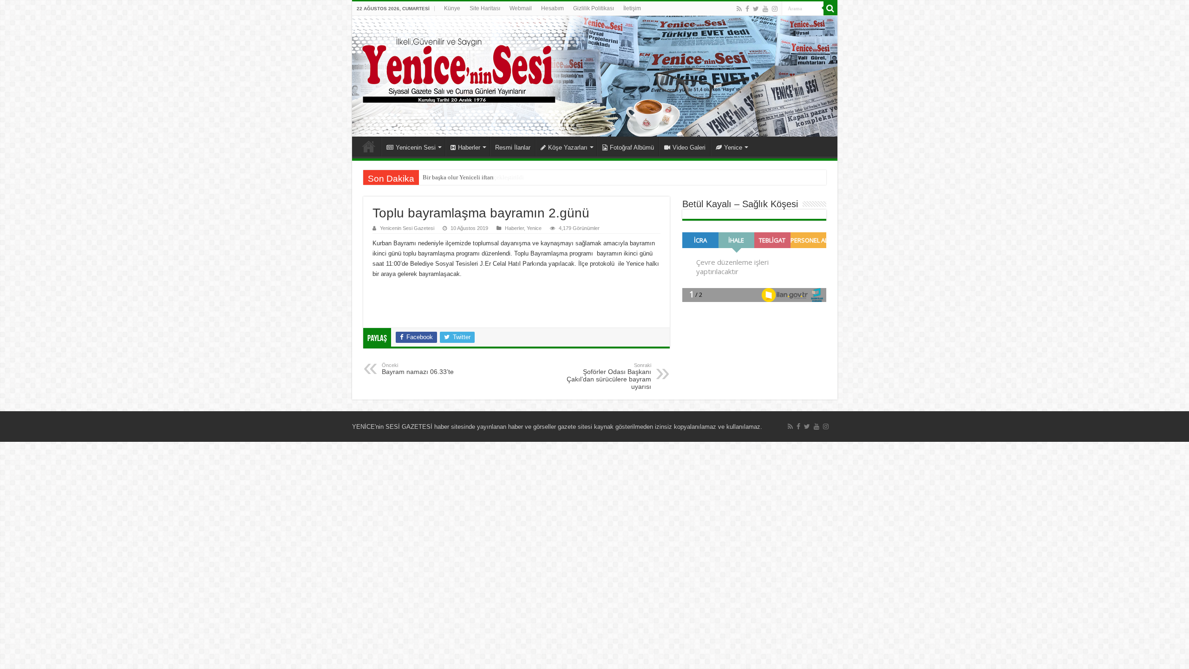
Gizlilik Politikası (593, 8)
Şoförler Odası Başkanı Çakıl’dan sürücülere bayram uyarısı (609, 376)
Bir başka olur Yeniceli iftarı (458, 177)
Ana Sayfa (369, 146)
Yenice (733, 147)
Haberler (469, 147)
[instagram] (774, 8)
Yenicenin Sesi (416, 147)
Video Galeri (689, 147)
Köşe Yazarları (568, 147)
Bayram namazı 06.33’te (418, 368)
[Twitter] (756, 8)
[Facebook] (747, 8)
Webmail (521, 8)
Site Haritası (485, 8)
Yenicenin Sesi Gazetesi (407, 228)
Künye (452, 8)
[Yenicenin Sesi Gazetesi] (594, 76)
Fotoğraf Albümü (632, 147)
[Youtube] (765, 8)
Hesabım (552, 8)
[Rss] (739, 8)
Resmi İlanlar (512, 147)
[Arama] (830, 8)
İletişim (632, 8)
